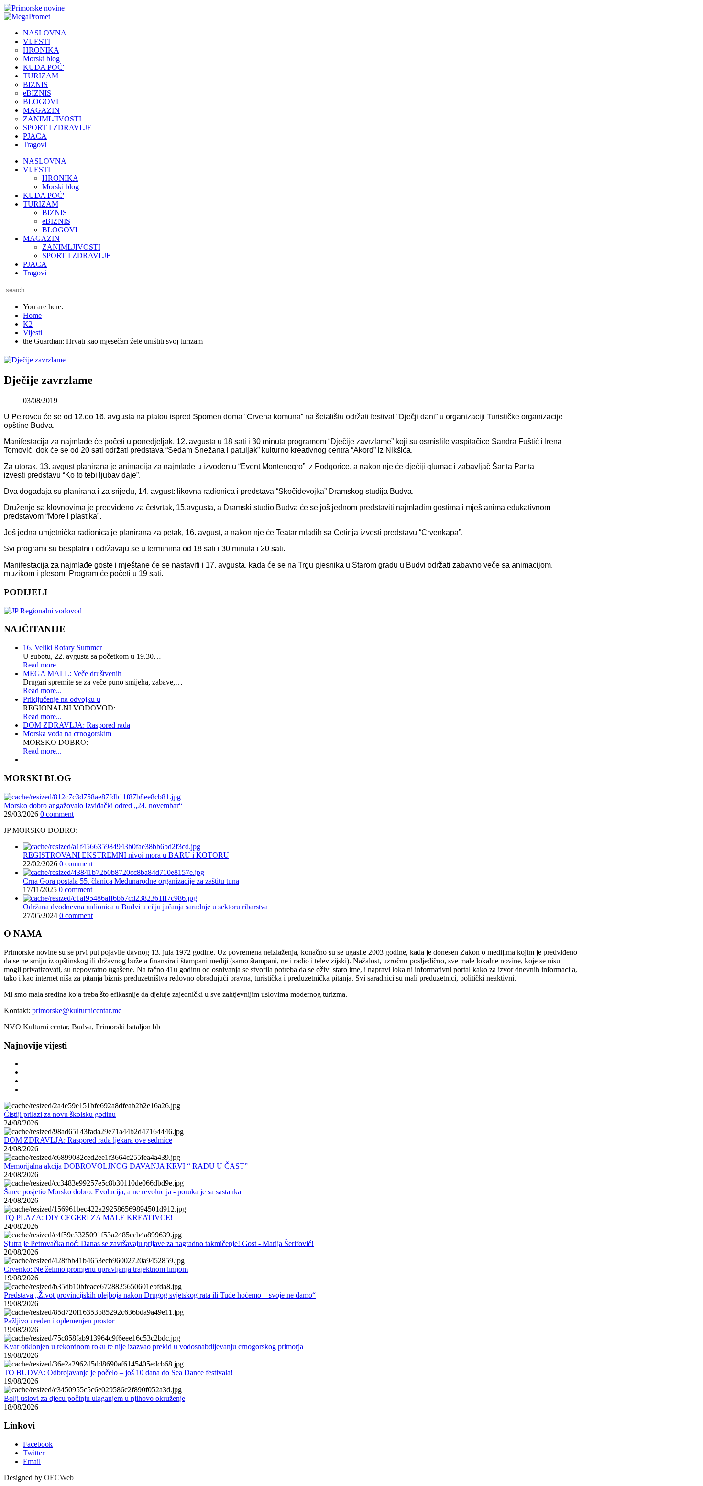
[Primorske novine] (34, 8)
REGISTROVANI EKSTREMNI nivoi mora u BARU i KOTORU (126, 855)
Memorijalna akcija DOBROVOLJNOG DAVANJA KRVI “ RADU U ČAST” (126, 1166)
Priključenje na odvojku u (61, 699)
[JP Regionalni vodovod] (43, 611)
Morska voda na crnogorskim (67, 734)
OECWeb (59, 1478)
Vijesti (32, 332)
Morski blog (60, 187)
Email (32, 1461)
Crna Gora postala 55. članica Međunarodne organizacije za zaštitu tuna (131, 881)
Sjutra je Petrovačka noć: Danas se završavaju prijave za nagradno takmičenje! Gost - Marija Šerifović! (159, 1243)
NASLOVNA (44, 161)
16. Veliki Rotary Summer (62, 648)
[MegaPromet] (27, 16)
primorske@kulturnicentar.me (76, 1010)
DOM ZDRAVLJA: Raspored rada (76, 725)
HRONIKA (60, 178)
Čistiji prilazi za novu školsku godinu (60, 1114)
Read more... (42, 665)
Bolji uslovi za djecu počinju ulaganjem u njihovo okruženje (94, 1398)
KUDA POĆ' (43, 195)
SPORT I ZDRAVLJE (76, 255)
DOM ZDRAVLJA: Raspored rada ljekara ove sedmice (88, 1140)
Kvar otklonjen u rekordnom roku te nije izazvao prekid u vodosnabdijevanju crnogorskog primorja (153, 1347)
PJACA (35, 264)
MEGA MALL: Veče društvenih (72, 673)
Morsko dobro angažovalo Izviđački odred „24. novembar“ (93, 805)
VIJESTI (36, 169)
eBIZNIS (56, 221)
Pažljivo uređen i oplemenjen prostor (59, 1321)
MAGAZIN (41, 238)
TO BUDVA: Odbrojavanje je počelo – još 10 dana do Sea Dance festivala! (118, 1372)
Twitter (33, 1453)
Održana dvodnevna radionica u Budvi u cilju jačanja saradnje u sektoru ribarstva (145, 907)
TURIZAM (40, 204)
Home (32, 315)
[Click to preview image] (35, 360)
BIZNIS (54, 212)
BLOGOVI (59, 230)
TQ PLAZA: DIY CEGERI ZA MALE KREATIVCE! (88, 1217)
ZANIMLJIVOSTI (71, 247)
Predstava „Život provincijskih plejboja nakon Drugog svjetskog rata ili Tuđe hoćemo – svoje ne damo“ (160, 1295)
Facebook (38, 1444)
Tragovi (34, 273)
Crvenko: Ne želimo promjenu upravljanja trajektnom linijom (96, 1269)
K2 (28, 324)
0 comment (57, 814)
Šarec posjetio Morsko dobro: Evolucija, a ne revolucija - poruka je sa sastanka (122, 1192)
